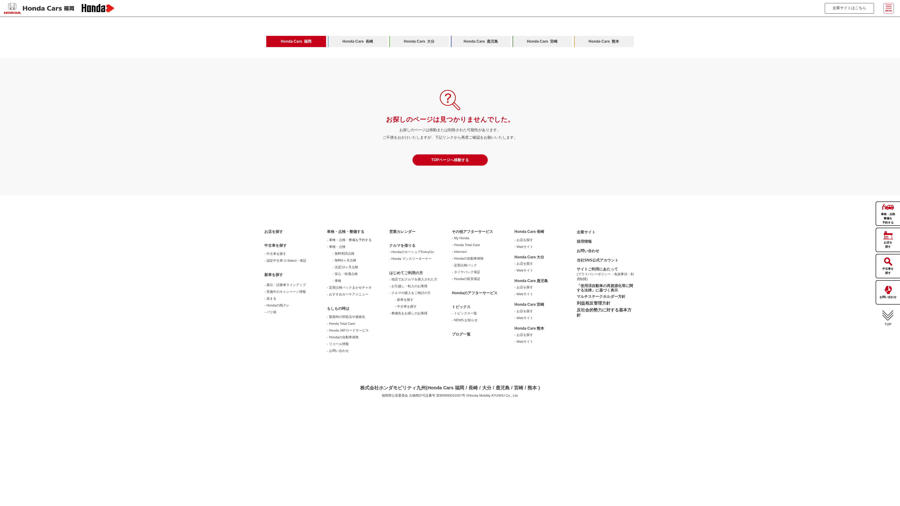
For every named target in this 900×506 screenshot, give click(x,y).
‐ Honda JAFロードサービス (348, 330)
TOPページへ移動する (450, 160)
